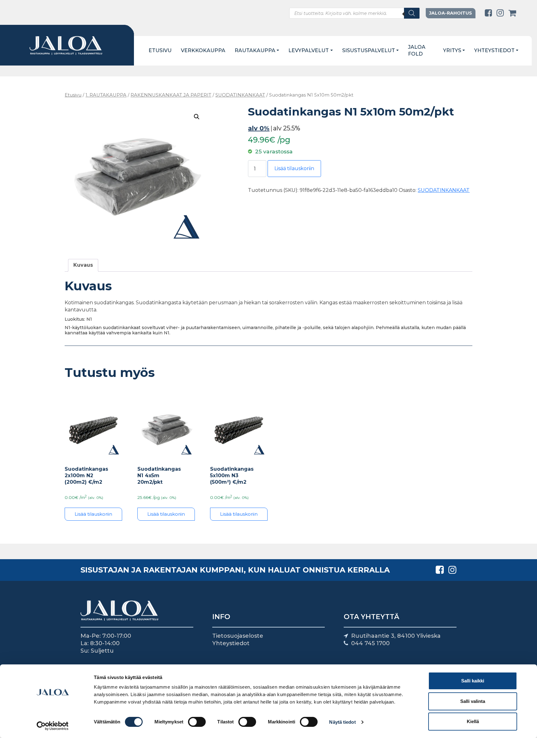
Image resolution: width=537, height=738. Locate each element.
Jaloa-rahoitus (450, 13)
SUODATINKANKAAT (240, 95)
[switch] (197, 722)
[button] (196, 116)
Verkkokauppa (203, 50)
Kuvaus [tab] (83, 265)
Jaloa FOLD (416, 50)
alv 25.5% (286, 128)
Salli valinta (472, 701)
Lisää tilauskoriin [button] (166, 514)
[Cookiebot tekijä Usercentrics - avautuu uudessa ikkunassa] (52, 726)
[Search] (412, 13)
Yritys (452, 50)
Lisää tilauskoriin (294, 168)
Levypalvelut (308, 50)
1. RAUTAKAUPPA (105, 95)
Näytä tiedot (342, 722)
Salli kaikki (472, 680)
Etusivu (160, 50)
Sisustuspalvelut (368, 50)
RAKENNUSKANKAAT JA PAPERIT (171, 95)
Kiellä (473, 721)
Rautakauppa (255, 50)
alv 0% (258, 128)
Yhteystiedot (494, 50)
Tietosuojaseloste (237, 635)
